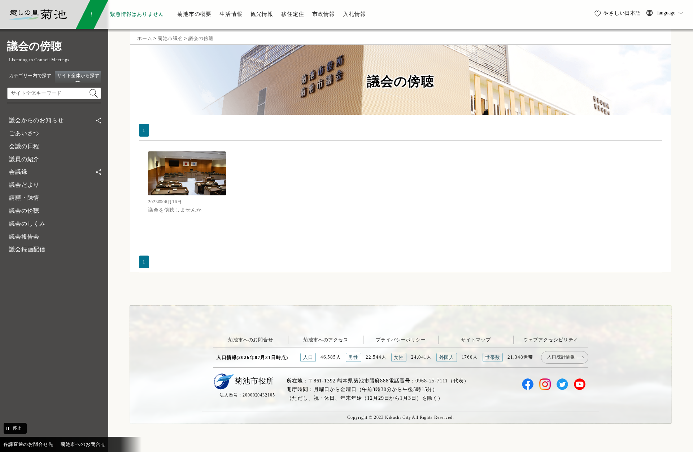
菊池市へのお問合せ (250, 339)
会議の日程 (24, 146)
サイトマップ (476, 339)
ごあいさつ (24, 133)
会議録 (18, 172)
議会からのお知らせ (36, 120)
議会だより (24, 185)
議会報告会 (24, 237)
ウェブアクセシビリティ (551, 339)
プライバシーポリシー (401, 339)
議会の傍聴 (24, 211)
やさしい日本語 (622, 13)
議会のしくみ (27, 224)
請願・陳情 (24, 198)
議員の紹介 (24, 159)
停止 (17, 428)
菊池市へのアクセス (325, 339)
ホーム (144, 38)
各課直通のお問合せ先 (28, 444)
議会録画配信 (27, 249)
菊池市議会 (170, 38)
